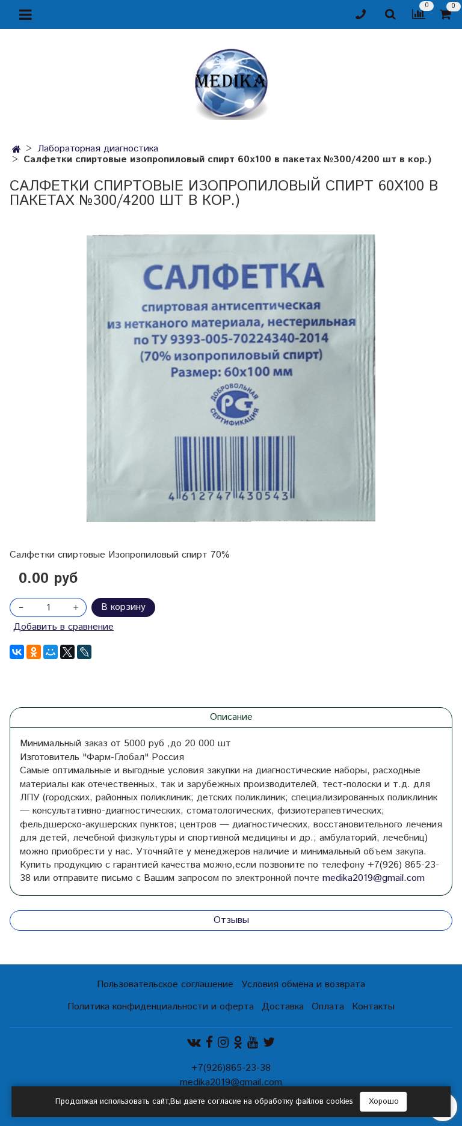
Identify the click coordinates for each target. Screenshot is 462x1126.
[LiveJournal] (84, 652)
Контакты (373, 1007)
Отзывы (231, 920)
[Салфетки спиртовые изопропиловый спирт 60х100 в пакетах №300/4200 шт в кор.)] (231, 378)
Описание (231, 717)
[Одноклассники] (33, 652)
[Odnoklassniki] (237, 1042)
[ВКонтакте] (17, 652)
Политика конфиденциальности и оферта (160, 1007)
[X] (67, 652)
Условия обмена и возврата (303, 984)
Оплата (328, 1007)
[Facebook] (209, 1042)
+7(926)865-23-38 (231, 1068)
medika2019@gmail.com (373, 878)
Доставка (283, 1007)
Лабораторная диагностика (97, 149)
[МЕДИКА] (231, 81)
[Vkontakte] (194, 1042)
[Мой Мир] (50, 652)
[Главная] (16, 150)
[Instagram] (223, 1042)
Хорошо (384, 1101)
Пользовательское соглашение (165, 984)
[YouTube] (252, 1042)
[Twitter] (269, 1042)
